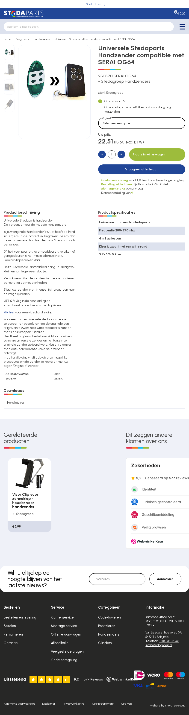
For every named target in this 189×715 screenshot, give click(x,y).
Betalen (10, 626)
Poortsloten (106, 626)
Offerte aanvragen (66, 634)
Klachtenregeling (64, 660)
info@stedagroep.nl (158, 645)
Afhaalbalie (59, 643)
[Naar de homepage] (23, 14)
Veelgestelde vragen (67, 651)
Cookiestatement (103, 703)
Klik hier (9, 312)
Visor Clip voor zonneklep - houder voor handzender (25, 500)
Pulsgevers (22, 39)
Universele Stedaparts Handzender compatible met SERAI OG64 (95, 39)
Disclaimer (48, 703)
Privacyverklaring (74, 703)
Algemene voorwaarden (19, 703)
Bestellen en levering (20, 617)
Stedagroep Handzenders (125, 81)
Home (7, 39)
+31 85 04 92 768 (169, 641)
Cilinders (105, 643)
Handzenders (41, 39)
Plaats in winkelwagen (149, 154)
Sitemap (126, 703)
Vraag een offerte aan (141, 169)
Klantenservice (62, 617)
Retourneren (13, 634)
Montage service (64, 626)
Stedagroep (114, 92)
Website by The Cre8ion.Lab (167, 705)
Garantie (11, 643)
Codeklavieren (109, 617)
